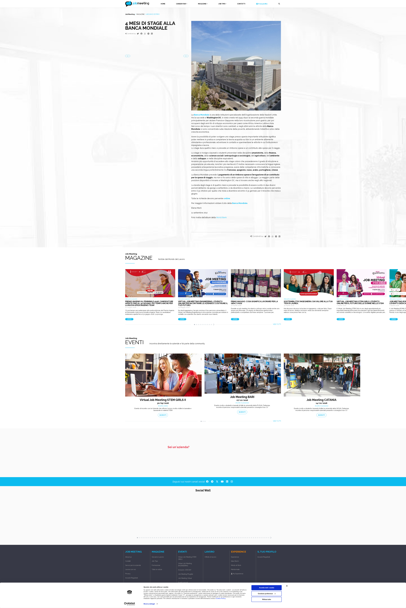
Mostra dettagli (149, 604)
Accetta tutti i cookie (266, 588)
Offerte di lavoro (210, 557)
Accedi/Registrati (131, 578)
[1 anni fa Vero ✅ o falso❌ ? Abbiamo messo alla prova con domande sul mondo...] (357, 515)
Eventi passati (183, 582)
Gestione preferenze (265, 593)
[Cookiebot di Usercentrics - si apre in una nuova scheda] (129, 603)
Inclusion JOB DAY (184, 570)
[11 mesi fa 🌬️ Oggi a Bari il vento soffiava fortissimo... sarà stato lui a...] (297, 515)
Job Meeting (130, 14)
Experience (235, 557)
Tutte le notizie (157, 569)
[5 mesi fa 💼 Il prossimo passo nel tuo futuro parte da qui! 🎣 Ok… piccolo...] (260, 515)
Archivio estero (153, 14)
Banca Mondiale (201, 115)
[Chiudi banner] (287, 586)
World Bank (221, 217)
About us (128, 557)
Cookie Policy (221, 598)
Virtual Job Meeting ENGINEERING (185, 564)
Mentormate (235, 569)
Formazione (156, 565)
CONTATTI (241, 4)
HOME (163, 4)
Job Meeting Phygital (185, 574)
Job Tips (155, 561)
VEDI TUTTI (277, 324)
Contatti (128, 561)
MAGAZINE (202, 4)
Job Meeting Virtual (185, 578)
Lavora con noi (130, 569)
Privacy (127, 574)
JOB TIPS (221, 4)
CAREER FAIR (181, 4)
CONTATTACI (272, 453)
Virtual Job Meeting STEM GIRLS (187, 558)
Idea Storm (235, 561)
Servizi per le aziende (133, 565)
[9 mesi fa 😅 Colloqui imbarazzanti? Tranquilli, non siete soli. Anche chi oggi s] (277, 515)
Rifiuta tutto (266, 599)
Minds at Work (236, 565)
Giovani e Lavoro (158, 557)
